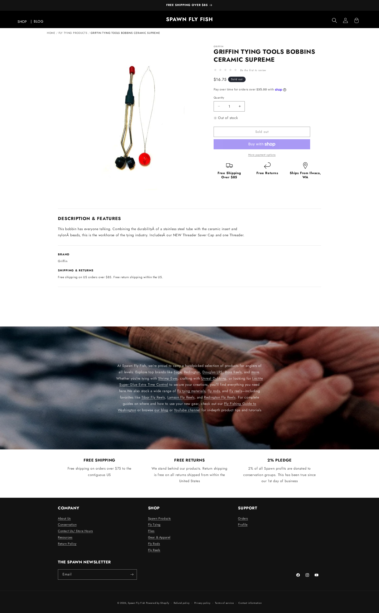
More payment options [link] (262, 155)
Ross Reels (233, 371)
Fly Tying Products (73, 33)
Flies (151, 531)
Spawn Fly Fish (137, 603)
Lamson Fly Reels (181, 397)
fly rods (214, 390)
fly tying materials (191, 390)
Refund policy (182, 603)
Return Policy (67, 543)
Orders (243, 518)
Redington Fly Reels (219, 397)
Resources (65, 537)
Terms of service (224, 603)
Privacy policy (202, 603)
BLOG (38, 21)
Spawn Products (159, 518)
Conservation (67, 524)
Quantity (219, 98)
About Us (64, 518)
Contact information (250, 603)
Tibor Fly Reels (153, 397)
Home (51, 33)
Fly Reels (154, 550)
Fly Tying (154, 524)
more (255, 371)
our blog (161, 409)
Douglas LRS (212, 371)
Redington (192, 371)
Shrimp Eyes (168, 378)
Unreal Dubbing (213, 378)
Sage (177, 371)
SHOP (22, 21)
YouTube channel (187, 409)
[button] (334, 20)
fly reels (235, 390)
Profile (242, 524)
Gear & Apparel (159, 537)
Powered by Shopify (157, 603)
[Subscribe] (132, 574)
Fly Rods (154, 543)
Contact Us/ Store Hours (75, 531)
